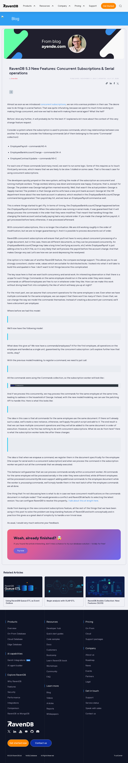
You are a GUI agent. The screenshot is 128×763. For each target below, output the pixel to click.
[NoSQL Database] (10, 5)
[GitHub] (32, 731)
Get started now (18, 743)
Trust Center (118, 756)
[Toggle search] (120, 6)
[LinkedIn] (14, 731)
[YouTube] (26, 731)
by (13, 78)
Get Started (108, 6)
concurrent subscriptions (53, 104)
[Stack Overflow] (20, 731)
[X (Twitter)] (9, 731)
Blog (15, 18)
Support (93, 5)
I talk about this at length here (83, 500)
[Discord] (37, 731)
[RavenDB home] (21, 724)
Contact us (41, 743)
